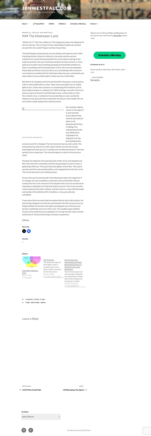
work (43, 302)
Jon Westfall (46, 32)
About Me (117, 35)
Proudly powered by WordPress (79, 430)
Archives (24, 412)
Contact (93, 24)
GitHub (51, 24)
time (27, 302)
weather (35, 302)
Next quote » (95, 80)
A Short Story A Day (35, 299)
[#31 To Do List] (54, 267)
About (24, 24)
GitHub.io (62, 24)
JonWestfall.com (46, 8)
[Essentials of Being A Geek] (31, 261)
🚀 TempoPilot (38, 24)
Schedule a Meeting (78, 24)
